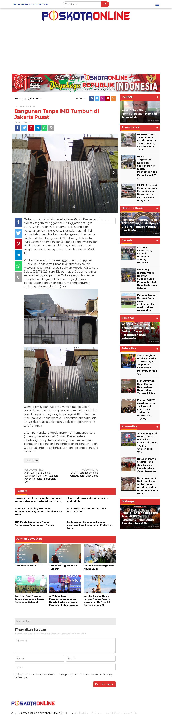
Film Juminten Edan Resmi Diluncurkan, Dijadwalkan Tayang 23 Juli (146, 386)
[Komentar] (51, 128)
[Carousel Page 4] (156, 120)
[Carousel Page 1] (149, 120)
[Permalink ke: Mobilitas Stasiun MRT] (31, 553)
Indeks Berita (130, 713)
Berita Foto (27, 122)
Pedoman (96, 713)
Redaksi (83, 713)
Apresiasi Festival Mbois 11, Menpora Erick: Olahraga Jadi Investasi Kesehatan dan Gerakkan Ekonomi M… (148, 516)
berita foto (32, 460)
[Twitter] (97, 98)
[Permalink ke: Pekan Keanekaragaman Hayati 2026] (100, 553)
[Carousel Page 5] (158, 120)
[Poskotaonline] (86, 15)
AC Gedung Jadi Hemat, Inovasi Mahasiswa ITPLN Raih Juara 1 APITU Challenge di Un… (147, 442)
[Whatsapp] (44, 128)
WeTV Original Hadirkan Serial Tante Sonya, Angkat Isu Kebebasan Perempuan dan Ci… (147, 364)
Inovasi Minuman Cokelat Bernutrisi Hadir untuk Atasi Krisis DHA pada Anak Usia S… (139, 225)
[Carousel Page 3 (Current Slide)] (153, 120)
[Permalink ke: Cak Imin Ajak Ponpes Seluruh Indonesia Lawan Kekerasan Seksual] (31, 583)
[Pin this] (31, 128)
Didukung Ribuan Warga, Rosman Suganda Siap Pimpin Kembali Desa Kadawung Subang (147, 278)
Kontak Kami (113, 713)
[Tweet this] (24, 128)
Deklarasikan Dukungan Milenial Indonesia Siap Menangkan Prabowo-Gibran (89, 525)
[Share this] (17, 128)
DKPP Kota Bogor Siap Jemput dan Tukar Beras (84, 472)
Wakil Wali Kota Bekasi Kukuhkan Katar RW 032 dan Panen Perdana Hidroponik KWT (41, 475)
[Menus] (157, 4)
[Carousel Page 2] (151, 120)
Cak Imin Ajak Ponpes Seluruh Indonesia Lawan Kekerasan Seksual (30, 599)
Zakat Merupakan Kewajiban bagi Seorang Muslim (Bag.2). (139, 114)
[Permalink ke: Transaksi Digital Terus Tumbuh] (65, 553)
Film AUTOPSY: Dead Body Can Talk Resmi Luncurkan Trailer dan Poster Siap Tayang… (146, 409)
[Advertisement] (86, 46)
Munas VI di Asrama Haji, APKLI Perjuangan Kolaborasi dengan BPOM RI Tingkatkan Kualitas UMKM (139, 331)
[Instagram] (102, 98)
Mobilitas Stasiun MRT (28, 565)
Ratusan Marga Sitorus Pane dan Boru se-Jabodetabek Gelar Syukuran (146, 464)
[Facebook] (91, 98)
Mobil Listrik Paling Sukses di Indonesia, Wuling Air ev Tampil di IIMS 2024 (38, 511)
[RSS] (113, 98)
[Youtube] (107, 98)
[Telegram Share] (38, 128)
